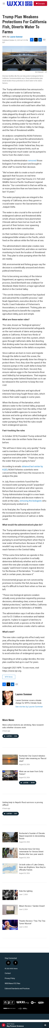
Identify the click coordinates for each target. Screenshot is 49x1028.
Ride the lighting (25, 891)
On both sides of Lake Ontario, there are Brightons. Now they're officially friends (32, 867)
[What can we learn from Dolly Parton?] (10, 775)
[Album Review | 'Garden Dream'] (10, 910)
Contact (8, 973)
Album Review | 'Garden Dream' (32, 906)
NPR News (9, 677)
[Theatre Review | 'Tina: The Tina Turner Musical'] (10, 925)
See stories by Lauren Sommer (29, 706)
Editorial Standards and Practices (17, 988)
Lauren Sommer (16, 37)
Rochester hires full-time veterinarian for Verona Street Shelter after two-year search (31, 851)
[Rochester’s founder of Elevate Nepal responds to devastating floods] (10, 837)
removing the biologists (31, 501)
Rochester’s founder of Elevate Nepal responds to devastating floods (32, 836)
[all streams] (46, 1025)
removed (32, 160)
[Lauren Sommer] (7, 698)
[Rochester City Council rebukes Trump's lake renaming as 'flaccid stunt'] (10, 760)
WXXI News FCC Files (12, 983)
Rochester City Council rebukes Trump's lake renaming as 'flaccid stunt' (32, 758)
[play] (3, 1025)
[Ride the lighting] (10, 895)
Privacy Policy (10, 978)
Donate (41, 3)
